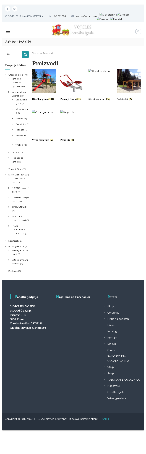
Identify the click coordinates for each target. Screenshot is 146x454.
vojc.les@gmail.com (86, 16)
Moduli (111, 344)
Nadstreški (13, 240)
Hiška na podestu (118, 319)
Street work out (16, 174)
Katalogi (112, 331)
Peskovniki (21, 135)
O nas (110, 350)
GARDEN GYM (19, 206)
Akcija (110, 306)
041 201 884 (59, 16)
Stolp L (111, 373)
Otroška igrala (15, 74)
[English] (123, 14)
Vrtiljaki (19, 144)
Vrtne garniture (16, 246)
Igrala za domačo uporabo (16, 82)
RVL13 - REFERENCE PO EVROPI (18, 230)
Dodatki (16, 152)
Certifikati (113, 312)
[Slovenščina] (108, 14)
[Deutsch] (103, 19)
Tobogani (20, 129)
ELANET (104, 419)
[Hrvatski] (116, 19)
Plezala (19, 118)
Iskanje (111, 325)
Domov (36, 53)
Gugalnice (20, 124)
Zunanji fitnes (15, 169)
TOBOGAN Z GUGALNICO (123, 379)
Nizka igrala (21, 109)
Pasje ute (13, 271)
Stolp (110, 367)
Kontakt (112, 337)
